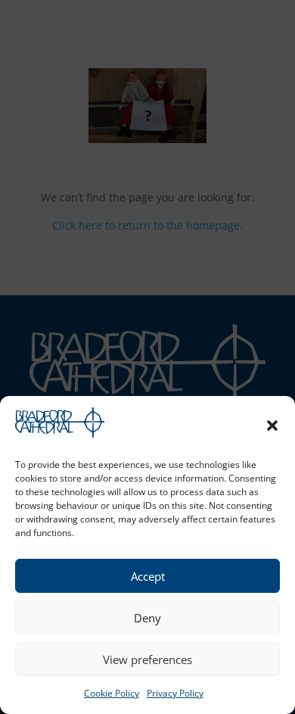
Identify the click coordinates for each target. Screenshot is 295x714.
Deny (147, 617)
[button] (272, 425)
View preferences (147, 659)
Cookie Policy (111, 693)
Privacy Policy (175, 693)
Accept (148, 576)
